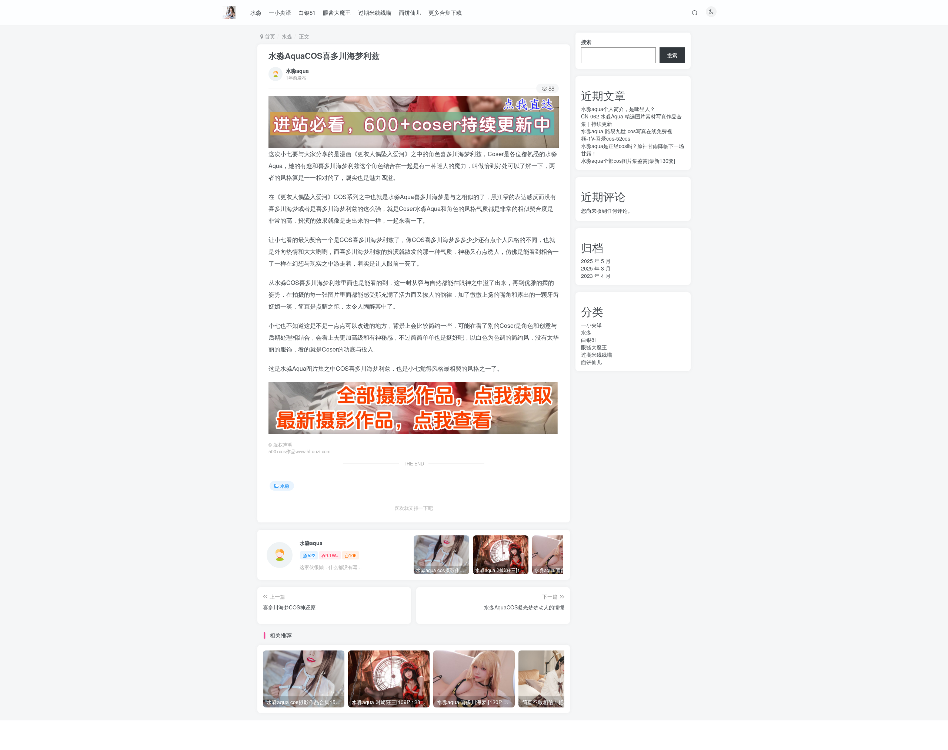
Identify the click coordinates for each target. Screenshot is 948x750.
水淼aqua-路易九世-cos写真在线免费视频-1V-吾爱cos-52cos (626, 134)
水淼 (255, 12)
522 (312, 555)
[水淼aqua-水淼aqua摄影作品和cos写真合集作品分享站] (229, 11)
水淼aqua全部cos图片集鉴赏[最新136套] (628, 160)
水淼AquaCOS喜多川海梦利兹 (324, 55)
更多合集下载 (445, 12)
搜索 (586, 42)
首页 (269, 36)
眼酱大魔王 (337, 12)
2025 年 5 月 (596, 261)
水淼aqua (297, 70)
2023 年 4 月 (596, 275)
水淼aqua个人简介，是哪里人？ (618, 108)
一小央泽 (280, 12)
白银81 (307, 12)
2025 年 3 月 (596, 268)
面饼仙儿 (410, 12)
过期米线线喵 (374, 12)
